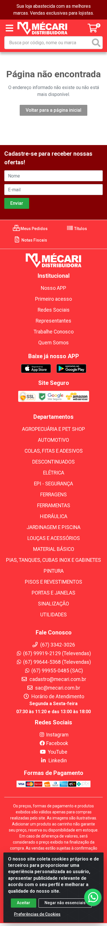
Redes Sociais (54, 310)
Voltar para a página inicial (53, 110)
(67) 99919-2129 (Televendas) (57, 653)
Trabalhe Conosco (54, 332)
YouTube (57, 752)
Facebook (57, 743)
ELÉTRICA (53, 473)
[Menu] (9, 28)
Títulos (80, 228)
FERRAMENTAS (53, 505)
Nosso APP (53, 288)
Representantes (53, 321)
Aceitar (23, 902)
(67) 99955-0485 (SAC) (57, 671)
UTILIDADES (53, 615)
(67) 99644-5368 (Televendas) (57, 662)
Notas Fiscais (34, 240)
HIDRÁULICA (53, 516)
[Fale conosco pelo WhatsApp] (92, 897)
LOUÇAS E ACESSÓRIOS (53, 538)
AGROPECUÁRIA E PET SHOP (53, 429)
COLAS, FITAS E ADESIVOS (54, 451)
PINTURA (54, 571)
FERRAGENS (53, 494)
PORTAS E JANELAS (53, 593)
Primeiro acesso (53, 299)
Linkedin (57, 760)
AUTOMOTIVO (53, 440)
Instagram (57, 735)
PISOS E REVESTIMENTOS (53, 582)
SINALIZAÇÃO (53, 604)
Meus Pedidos (34, 228)
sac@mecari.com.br (57, 688)
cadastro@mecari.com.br (57, 679)
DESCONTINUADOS (53, 462)
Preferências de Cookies (37, 914)
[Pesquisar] (96, 43)
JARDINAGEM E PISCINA (53, 527)
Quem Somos (53, 343)
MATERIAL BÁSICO (53, 549)
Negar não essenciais (65, 902)
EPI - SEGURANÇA (53, 484)
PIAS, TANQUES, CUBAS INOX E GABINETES (53, 560)
